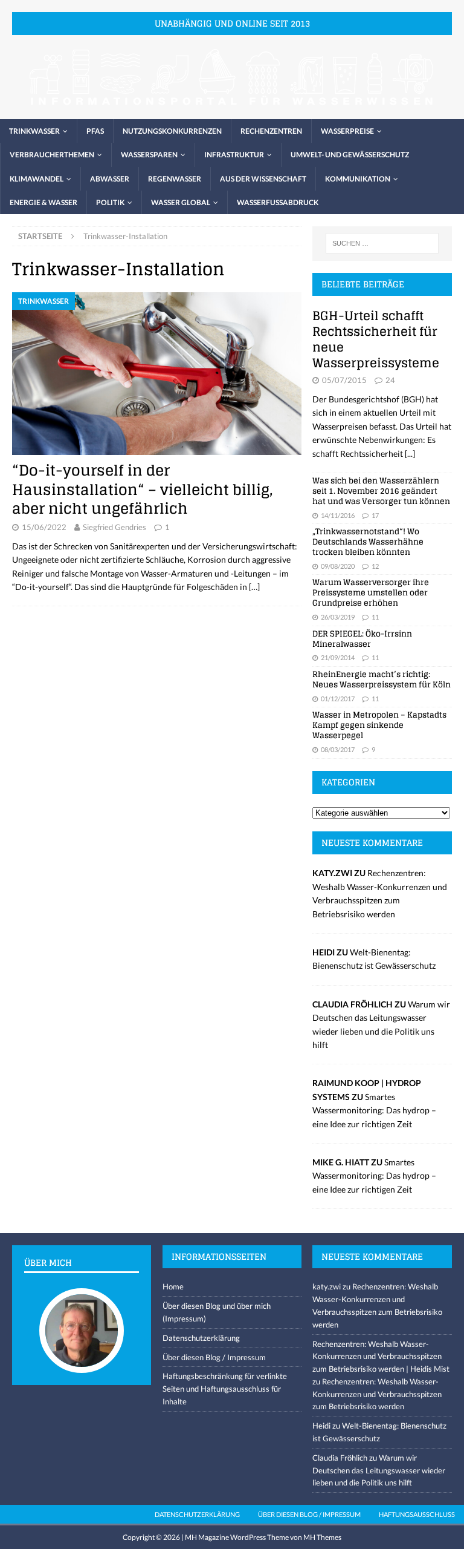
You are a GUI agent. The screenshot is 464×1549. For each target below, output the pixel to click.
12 (375, 566)
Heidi (321, 1425)
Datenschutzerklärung (201, 1338)
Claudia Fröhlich (339, 1457)
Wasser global (180, 202)
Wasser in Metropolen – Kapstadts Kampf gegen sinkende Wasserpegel (379, 725)
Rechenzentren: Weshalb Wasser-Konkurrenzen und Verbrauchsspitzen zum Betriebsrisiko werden (377, 1394)
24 (390, 380)
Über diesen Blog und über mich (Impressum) (217, 1312)
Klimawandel (36, 178)
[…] (254, 586)
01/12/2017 (338, 698)
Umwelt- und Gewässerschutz (350, 154)
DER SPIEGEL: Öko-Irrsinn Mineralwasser (362, 639)
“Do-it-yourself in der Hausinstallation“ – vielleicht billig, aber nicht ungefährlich (142, 489)
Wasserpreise (347, 131)
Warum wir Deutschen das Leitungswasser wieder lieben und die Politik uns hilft (378, 1470)
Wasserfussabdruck (277, 202)
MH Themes (322, 1537)
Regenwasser (174, 178)
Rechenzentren (271, 131)
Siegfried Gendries (114, 527)
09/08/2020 (338, 566)
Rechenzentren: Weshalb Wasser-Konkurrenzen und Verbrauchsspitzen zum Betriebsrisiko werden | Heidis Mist (381, 1356)
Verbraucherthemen (52, 154)
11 (375, 617)
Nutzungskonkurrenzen (172, 131)
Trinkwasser (34, 131)
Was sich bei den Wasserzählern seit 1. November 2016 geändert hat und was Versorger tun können (381, 491)
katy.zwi (326, 1286)
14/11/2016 (338, 515)
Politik (110, 202)
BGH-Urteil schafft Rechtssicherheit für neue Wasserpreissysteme (375, 339)
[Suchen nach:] (382, 243)
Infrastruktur (234, 154)
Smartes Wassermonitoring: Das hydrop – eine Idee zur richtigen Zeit (374, 1110)
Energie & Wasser (43, 202)
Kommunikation (357, 178)
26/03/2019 (338, 617)
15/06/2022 (44, 527)
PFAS (95, 131)
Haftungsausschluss (417, 1514)
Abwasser (109, 178)
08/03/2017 (338, 749)
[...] (410, 453)
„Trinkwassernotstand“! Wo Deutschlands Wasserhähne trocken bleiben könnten (368, 542)
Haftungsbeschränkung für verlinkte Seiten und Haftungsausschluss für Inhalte (225, 1388)
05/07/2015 (344, 380)
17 (375, 515)
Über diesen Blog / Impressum (214, 1357)
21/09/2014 (338, 657)
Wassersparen (149, 154)
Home (173, 1286)
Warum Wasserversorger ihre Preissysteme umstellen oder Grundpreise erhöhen (370, 592)
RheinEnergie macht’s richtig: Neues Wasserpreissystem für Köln (381, 679)
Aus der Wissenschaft (263, 178)
